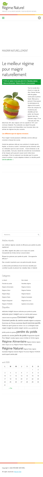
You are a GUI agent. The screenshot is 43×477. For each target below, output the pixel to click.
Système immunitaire (27, 304)
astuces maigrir (7, 311)
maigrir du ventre (12, 328)
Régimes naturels (13, 352)
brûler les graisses (11, 317)
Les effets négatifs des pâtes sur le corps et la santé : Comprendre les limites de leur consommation (18, 252)
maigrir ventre (23, 328)
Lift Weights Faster (33, 325)
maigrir (4, 328)
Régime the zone (26, 300)
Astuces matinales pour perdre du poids (25, 311)
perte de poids (21, 335)
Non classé (25, 280)
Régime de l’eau (10, 344)
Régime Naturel (13, 7)
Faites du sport (7, 325)
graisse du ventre (17, 325)
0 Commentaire (30, 83)
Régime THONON (7, 304)
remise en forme (29, 338)
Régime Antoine (26, 287)
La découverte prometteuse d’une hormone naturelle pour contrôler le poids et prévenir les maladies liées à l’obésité (19, 267)
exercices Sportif (21, 323)
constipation (37, 320)
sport (8, 354)
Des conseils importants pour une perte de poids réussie (19, 262)
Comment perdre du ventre (12, 320)
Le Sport (4, 280)
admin (11, 81)
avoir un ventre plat (25, 314)
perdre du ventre (8, 335)
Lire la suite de (7, 159)
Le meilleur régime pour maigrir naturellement (18, 68)
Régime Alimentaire (9, 83)
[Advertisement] (21, 33)
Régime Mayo (6, 294)
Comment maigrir (25, 317)
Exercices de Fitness (9, 323)
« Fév (10, 388)
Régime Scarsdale (27, 297)
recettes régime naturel (17, 338)
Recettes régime (32, 81)
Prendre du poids (7, 283)
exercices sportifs (34, 323)
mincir (29, 328)
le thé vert (25, 325)
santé (4, 354)
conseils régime (28, 320)
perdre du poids (26, 331)
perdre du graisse (11, 332)
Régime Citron (6, 290)
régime (37, 338)
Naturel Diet (17, 472)
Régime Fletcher (26, 290)
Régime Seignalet (7, 300)
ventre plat (13, 354)
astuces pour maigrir (10, 314)
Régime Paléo (6, 297)
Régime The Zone (24, 352)
